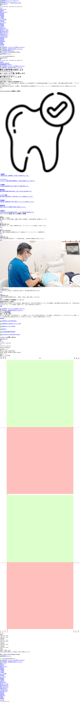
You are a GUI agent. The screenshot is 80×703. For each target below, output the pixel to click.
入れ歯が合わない (4, 35)
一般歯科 (2, 16)
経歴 (1, 306)
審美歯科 (2, 23)
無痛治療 (2, 20)
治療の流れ (2, 41)
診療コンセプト (3, 12)
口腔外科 (2, 26)
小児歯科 (2, 18)
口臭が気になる (3, 37)
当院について (3, 9)
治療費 (1, 42)
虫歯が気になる (3, 34)
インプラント (3, 22)
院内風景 (2, 13)
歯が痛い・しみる (4, 29)
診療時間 (2, 44)
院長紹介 (2, 10)
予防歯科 (2, 25)
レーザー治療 (3, 19)
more (1, 87)
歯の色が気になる (4, 31)
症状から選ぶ (3, 28)
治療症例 (2, 39)
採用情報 (2, 38)
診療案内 (2, 15)
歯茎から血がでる (4, 32)
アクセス (2, 45)
